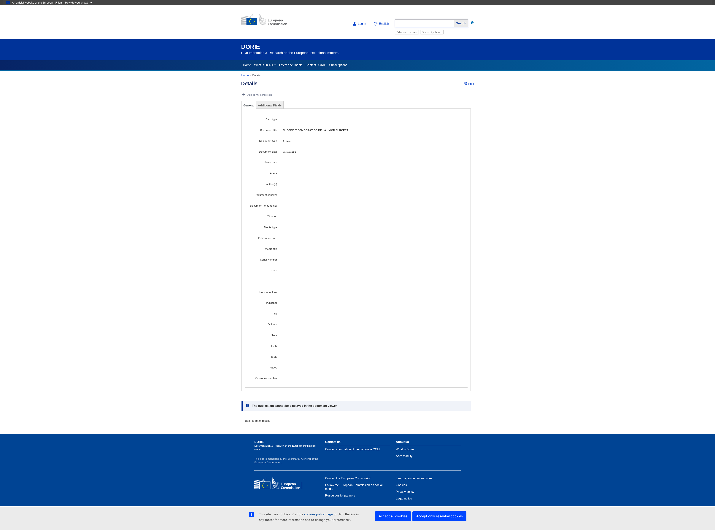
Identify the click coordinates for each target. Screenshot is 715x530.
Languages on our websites (414, 478)
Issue (274, 270)
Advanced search (407, 32)
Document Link (268, 291)
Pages (273, 367)
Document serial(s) (266, 194)
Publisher (271, 302)
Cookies (401, 485)
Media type (270, 227)
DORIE (250, 46)
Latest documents (290, 65)
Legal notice (404, 498)
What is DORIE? (265, 65)
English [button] (384, 23)
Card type (271, 119)
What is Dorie (405, 449)
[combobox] (424, 23)
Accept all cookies (393, 516)
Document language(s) (263, 205)
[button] (256, 420)
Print (471, 83)
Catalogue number (266, 378)
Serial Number (268, 259)
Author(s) (271, 184)
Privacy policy (405, 491)
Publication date (267, 238)
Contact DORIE (316, 65)
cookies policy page (318, 514)
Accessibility (404, 456)
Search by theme (432, 32)
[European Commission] (268, 20)
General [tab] (248, 105)
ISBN (274, 345)
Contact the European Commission (348, 478)
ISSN (274, 356)
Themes (272, 216)
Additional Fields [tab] (270, 105)
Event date (270, 162)
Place (274, 335)
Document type (268, 140)
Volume (272, 324)
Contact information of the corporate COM (352, 449)
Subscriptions (338, 65)
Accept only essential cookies (439, 516)
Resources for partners (340, 495)
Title (274, 313)
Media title (271, 248)
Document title (268, 130)
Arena (273, 173)
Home (247, 65)
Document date (268, 151)
